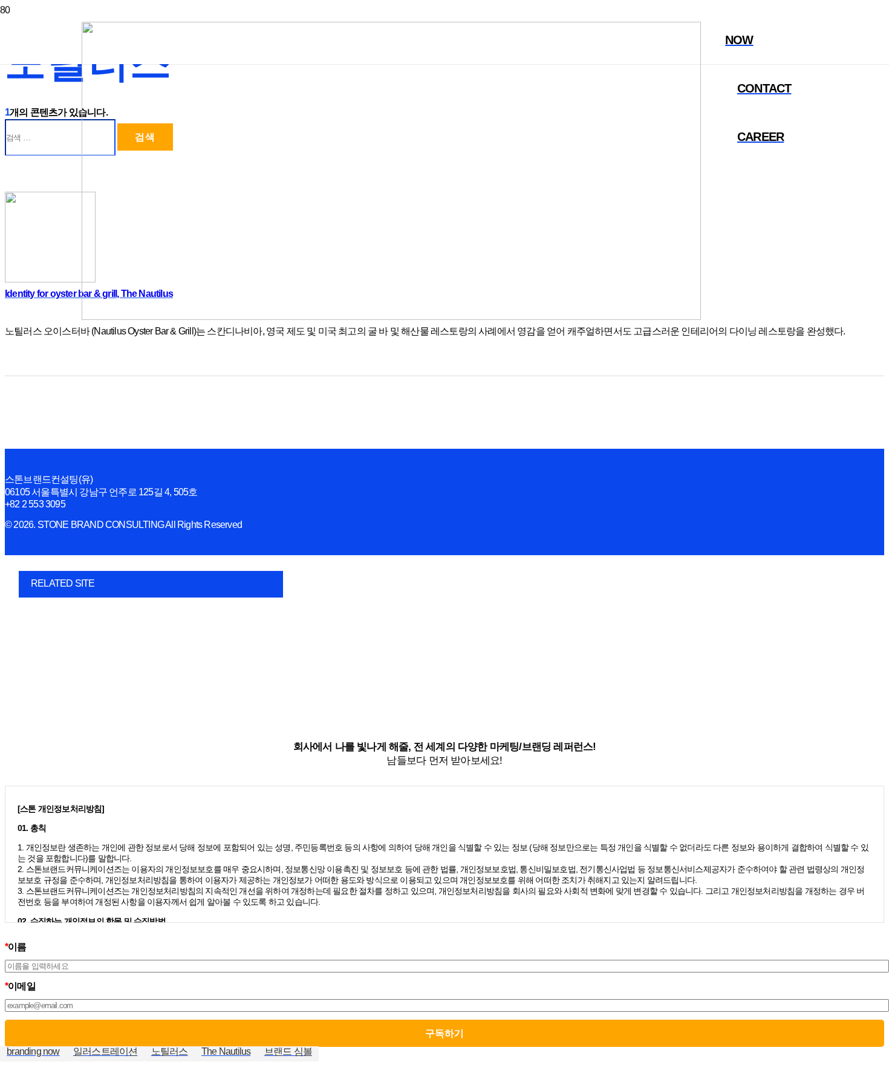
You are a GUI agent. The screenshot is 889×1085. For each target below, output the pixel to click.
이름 (16, 947)
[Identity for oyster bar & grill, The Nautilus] (50, 279)
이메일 (20, 986)
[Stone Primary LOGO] (391, 316)
